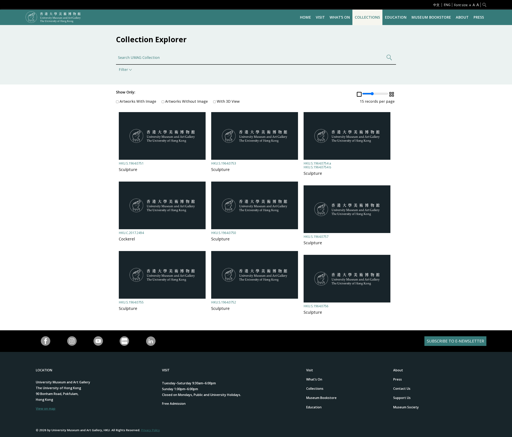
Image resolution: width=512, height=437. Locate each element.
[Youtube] (98, 341)
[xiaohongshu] (124, 341)
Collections (367, 17)
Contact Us (401, 388)
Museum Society (406, 407)
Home (305, 17)
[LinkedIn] (151, 341)
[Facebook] (46, 341)
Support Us (402, 398)
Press (478, 17)
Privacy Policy (150, 430)
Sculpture (128, 169)
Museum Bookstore (431, 17)
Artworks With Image (137, 101)
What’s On (340, 17)
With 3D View (228, 101)
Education (396, 17)
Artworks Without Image (186, 101)
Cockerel (127, 239)
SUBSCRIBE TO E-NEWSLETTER (455, 341)
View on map (45, 408)
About (462, 17)
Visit (320, 17)
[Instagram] (72, 341)
